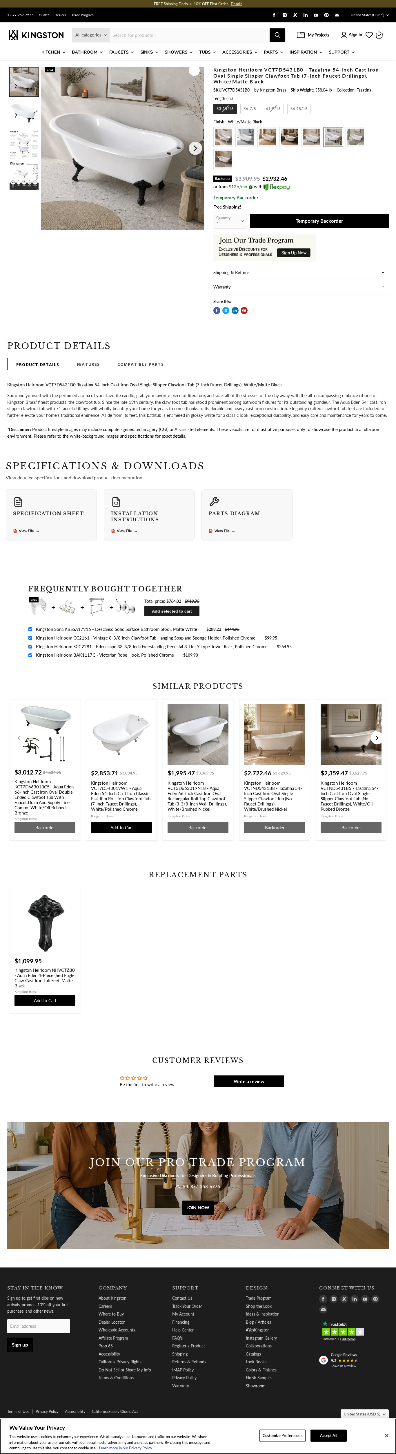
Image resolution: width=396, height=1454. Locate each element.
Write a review (249, 1081)
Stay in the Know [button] (35, 1288)
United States (367, 15)
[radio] (225, 109)
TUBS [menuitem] (204, 52)
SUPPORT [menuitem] (339, 52)
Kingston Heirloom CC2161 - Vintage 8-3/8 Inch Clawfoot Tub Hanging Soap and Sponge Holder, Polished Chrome (145, 637)
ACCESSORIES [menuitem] (237, 52)
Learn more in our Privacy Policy (125, 1448)
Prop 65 (106, 1345)
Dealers (60, 15)
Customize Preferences (282, 1435)
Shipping (180, 1353)
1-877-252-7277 (20, 15)
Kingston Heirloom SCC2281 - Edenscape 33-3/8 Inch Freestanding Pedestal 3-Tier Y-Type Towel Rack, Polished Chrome (152, 646)
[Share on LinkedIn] (235, 310)
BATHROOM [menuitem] (84, 52)
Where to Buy (111, 1313)
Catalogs (253, 1353)
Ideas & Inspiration (262, 1313)
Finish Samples (259, 1377)
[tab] (37, 364)
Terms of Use (18, 1411)
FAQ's (177, 1338)
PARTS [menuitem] (271, 52)
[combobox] (190, 35)
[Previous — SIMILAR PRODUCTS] (18, 738)
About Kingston (112, 1298)
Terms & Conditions (116, 1377)
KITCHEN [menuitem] (50, 52)
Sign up (20, 1345)
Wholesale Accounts (117, 1329)
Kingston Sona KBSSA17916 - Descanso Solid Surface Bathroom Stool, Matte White (116, 629)
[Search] (277, 35)
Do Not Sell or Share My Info (125, 1369)
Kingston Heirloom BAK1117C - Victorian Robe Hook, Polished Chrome (105, 654)
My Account (183, 1313)
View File (29, 531)
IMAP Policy (183, 1369)
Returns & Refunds (189, 1361)
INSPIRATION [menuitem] (303, 52)
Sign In (355, 35)
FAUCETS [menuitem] (118, 52)
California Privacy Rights (120, 1361)
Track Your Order (187, 1306)
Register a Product (188, 1345)
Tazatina (364, 89)
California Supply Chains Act (115, 1411)
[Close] (386, 1435)
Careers (105, 1306)
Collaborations (259, 1345)
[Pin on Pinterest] (244, 310)
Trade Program (83, 15)
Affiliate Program (113, 1338)
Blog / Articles (258, 1322)
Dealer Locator (112, 1322)
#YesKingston (258, 1329)
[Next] (195, 148)
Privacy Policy (184, 1377)
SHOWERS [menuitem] (176, 52)
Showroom (256, 1385)
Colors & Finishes (261, 1369)
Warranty (180, 1385)
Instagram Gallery (261, 1338)
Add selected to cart (172, 611)
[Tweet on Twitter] (225, 310)
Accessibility (109, 1353)
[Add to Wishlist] (194, 70)
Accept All (328, 1435)
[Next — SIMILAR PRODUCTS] (377, 738)
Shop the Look (259, 1306)
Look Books (256, 1361)
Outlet (44, 15)
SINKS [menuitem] (146, 52)
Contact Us (182, 1298)
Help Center (183, 1329)
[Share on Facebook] (216, 310)
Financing (180, 1322)
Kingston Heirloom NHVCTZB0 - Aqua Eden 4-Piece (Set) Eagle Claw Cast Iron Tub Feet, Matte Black (44, 977)
